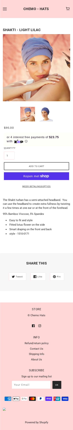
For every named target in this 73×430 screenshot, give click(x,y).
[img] (33, 325)
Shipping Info (36, 354)
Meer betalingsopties (36, 186)
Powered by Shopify (36, 422)
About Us (36, 359)
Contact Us (36, 348)
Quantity (9, 148)
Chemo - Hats (36, 9)
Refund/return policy (37, 343)
